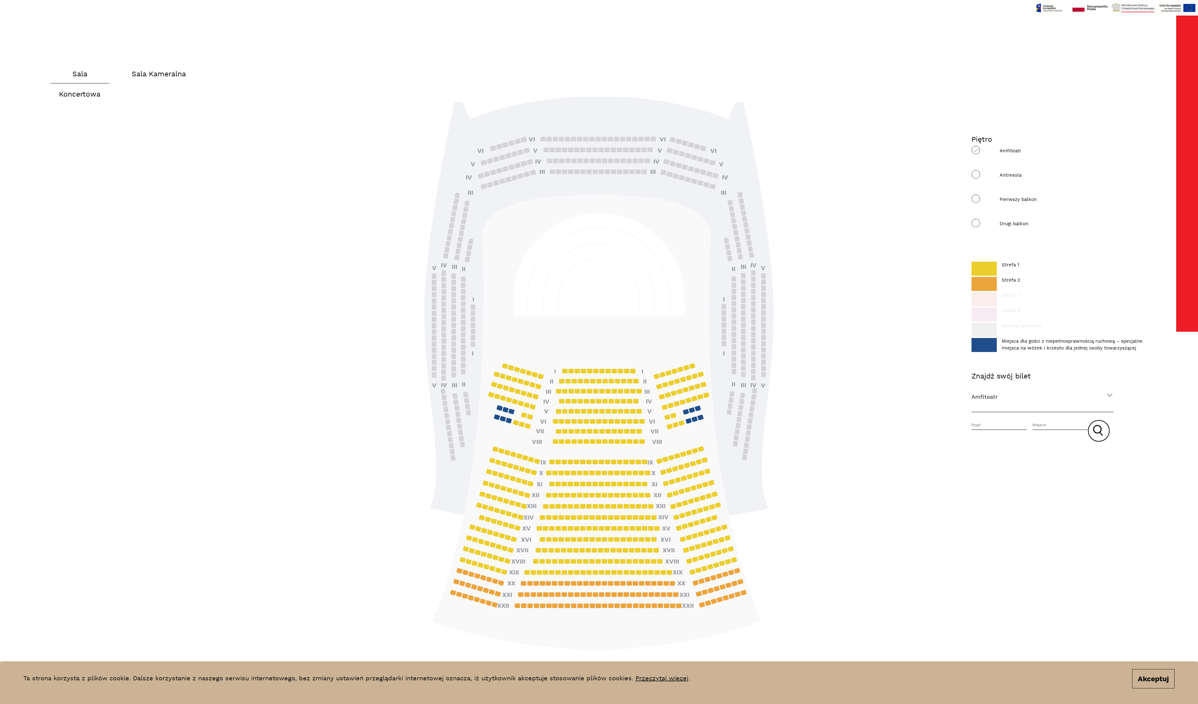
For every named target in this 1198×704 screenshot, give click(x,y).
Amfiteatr (1010, 151)
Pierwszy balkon (1018, 199)
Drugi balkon (1014, 224)
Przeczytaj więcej (662, 678)
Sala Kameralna (159, 74)
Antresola (1010, 175)
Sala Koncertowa (79, 77)
